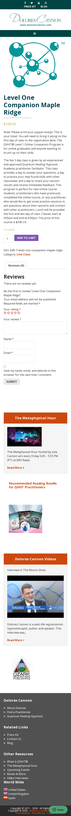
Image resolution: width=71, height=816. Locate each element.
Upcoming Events (18, 770)
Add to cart (26, 238)
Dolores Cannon (35, 19)
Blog (44, 6)
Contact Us (14, 739)
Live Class (23, 254)
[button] (35, 33)
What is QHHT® (17, 761)
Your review (12, 319)
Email (8, 353)
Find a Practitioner (19, 712)
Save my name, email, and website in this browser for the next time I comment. (30, 373)
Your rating (12, 309)
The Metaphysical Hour (22, 766)
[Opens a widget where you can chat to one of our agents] (58, 810)
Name (9, 339)
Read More (14, 468)
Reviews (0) (16, 265)
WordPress (38, 813)
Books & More (16, 774)
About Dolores (16, 708)
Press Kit (30, 6)
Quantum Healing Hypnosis (25, 716)
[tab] (16, 265)
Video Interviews (17, 778)
